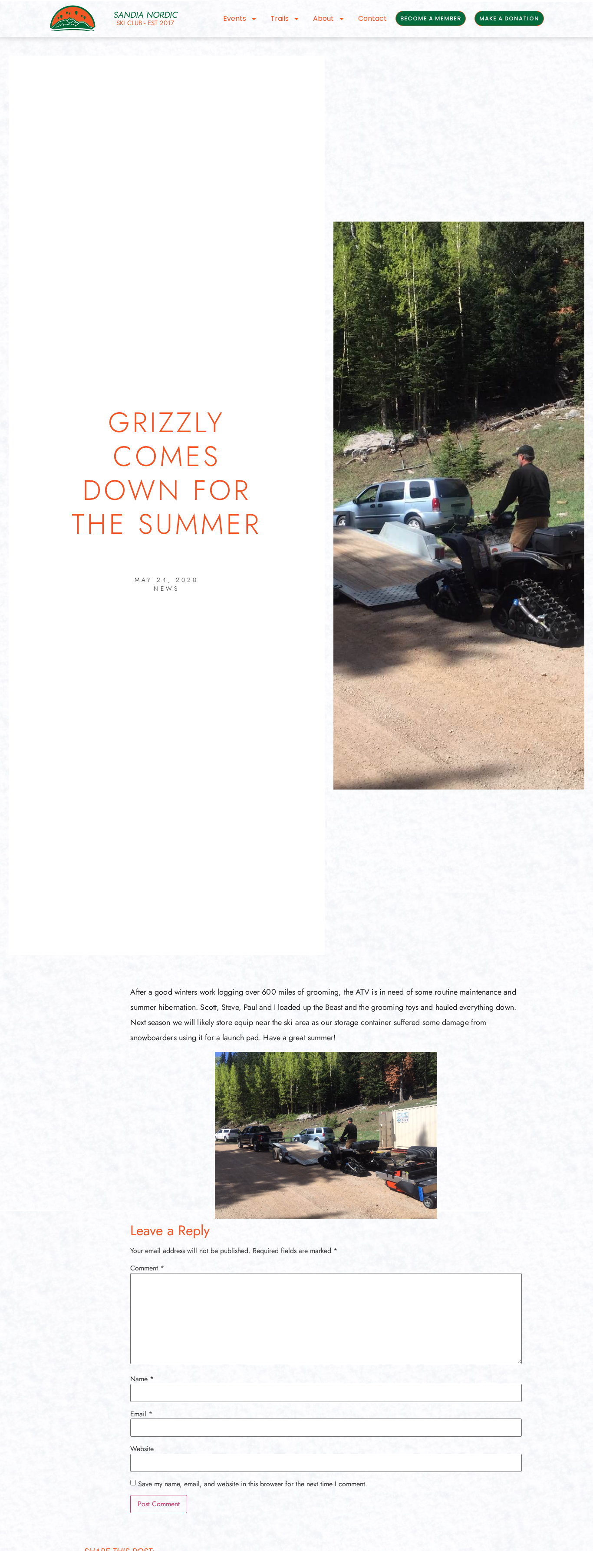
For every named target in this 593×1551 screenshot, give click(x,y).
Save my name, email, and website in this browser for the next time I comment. (252, 1484)
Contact (372, 18)
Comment (147, 1268)
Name (142, 1379)
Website (142, 1448)
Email (141, 1414)
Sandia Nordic (145, 15)
